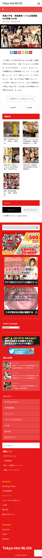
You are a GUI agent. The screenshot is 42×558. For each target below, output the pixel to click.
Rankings (5, 539)
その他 (6, 425)
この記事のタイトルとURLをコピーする (21, 99)
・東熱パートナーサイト (10, 470)
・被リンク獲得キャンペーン (12, 465)
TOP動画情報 (9, 408)
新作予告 (7, 431)
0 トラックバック (30, 210)
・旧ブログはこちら (9, 456)
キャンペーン (9, 414)
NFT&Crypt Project (11, 402)
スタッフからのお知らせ (13, 419)
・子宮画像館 (7, 461)
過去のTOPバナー (10, 437)
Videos (4, 534)
